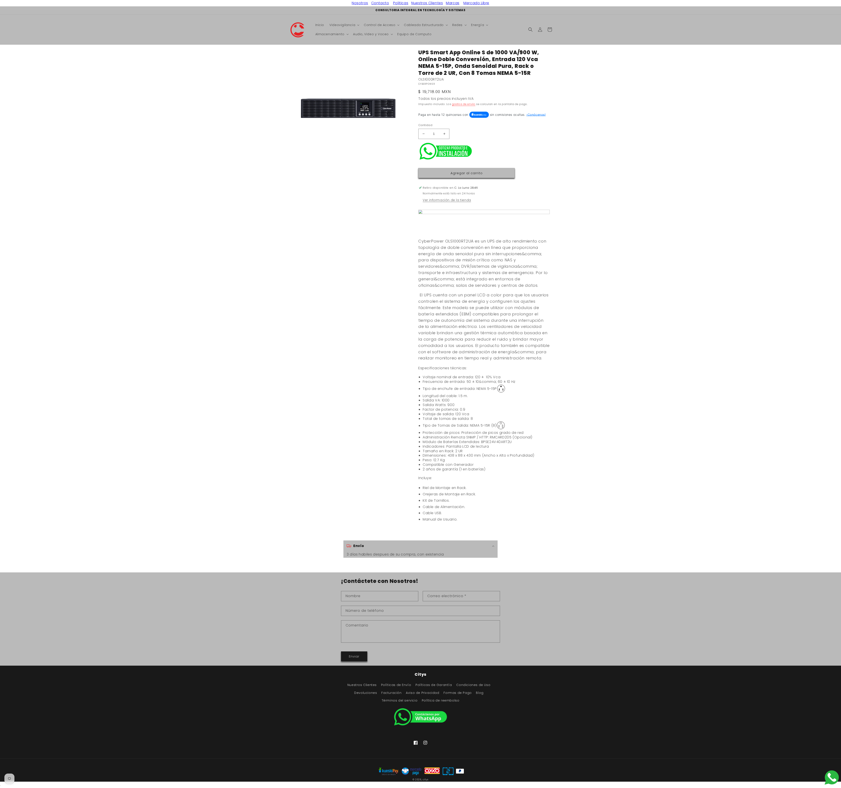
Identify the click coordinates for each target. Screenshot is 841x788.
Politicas (400, 2)
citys (425, 779)
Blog (479, 693)
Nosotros (360, 2)
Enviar (354, 656)
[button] (344, 25)
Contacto (380, 2)
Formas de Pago (457, 693)
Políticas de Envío (396, 685)
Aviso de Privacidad (422, 693)
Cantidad (425, 125)
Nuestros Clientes (427, 2)
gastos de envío (463, 104)
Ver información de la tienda (447, 200)
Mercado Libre (476, 2)
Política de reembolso (440, 700)
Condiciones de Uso (473, 685)
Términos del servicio (400, 700)
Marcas (452, 2)
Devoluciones (365, 693)
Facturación (391, 693)
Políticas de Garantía (433, 685)
